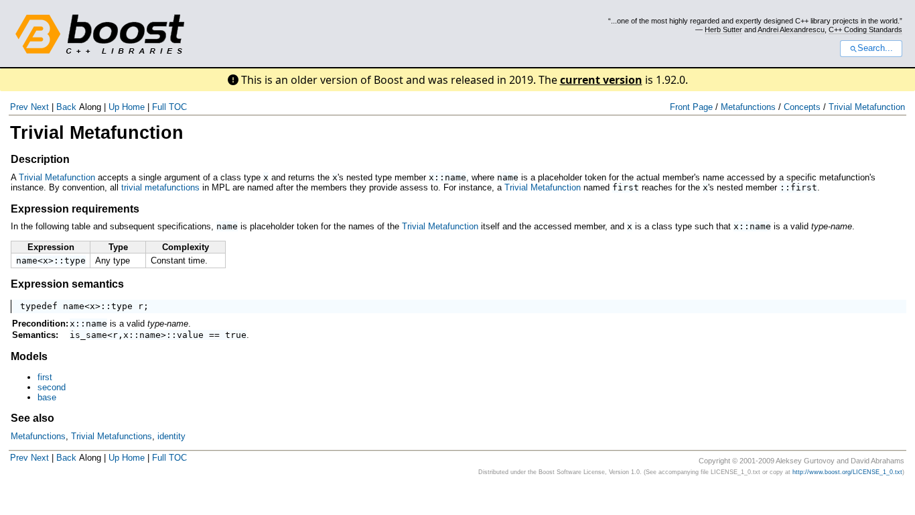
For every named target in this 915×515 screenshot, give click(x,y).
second (52, 387)
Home (133, 107)
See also (32, 418)
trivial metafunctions (160, 187)
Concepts (802, 107)
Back (66, 107)
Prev (19, 107)
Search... (875, 48)
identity (171, 436)
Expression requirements (75, 209)
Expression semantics (67, 284)
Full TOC (169, 107)
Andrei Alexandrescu (791, 29)
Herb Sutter (723, 29)
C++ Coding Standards (865, 29)
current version (601, 79)
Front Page (691, 107)
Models (29, 356)
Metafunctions (748, 107)
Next (40, 107)
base (47, 397)
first (45, 377)
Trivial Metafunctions (111, 436)
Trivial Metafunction (867, 107)
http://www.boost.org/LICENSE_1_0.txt (847, 472)
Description (40, 159)
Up (114, 107)
